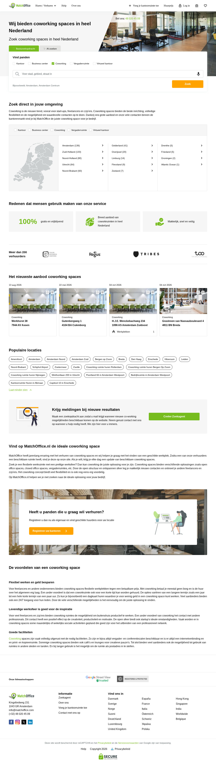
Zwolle (76, 367)
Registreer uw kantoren (47, 531)
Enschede (153, 359)
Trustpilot (19, 663)
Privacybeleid (104, 743)
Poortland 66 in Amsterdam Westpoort (105, 375)
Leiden (184, 359)
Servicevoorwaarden (128, 743)
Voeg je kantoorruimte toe (146, 5)
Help (64, 5)
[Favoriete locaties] (205, 5)
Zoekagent (65, 697)
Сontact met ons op (69, 712)
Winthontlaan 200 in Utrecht (66, 375)
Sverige (112, 703)
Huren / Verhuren (44, 5)
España (146, 698)
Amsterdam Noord (56, 359)
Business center (40, 130)
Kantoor (22, 130)
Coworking (15, 638)
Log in (186, 5)
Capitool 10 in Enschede (62, 383)
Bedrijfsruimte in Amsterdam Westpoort (150, 375)
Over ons (76, 5)
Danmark (113, 698)
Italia (144, 708)
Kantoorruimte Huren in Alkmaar (27, 383)
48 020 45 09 (132, 18)
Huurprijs (168, 5)
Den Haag (136, 359)
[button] (46, 292)
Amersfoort (16, 359)
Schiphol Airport (40, 367)
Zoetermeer (61, 367)
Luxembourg (115, 724)
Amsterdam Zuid (80, 359)
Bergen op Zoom (103, 359)
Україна (146, 724)
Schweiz (146, 719)
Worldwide (182, 714)
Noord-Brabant (18, 367)
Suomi (111, 714)
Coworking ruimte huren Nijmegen (28, 375)
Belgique (181, 719)
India (178, 708)
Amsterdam (34, 359)
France (146, 703)
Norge (111, 708)
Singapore (182, 703)
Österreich (147, 714)
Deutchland (114, 719)
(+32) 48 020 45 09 (19, 714)
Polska (146, 729)
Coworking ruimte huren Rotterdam (104, 367)
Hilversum (170, 359)
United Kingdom (117, 729)
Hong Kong (182, 698)
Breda (122, 359)
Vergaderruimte (79, 130)
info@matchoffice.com (21, 710)
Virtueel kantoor (101, 130)
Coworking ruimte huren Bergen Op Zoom (149, 367)
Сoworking (59, 130)
